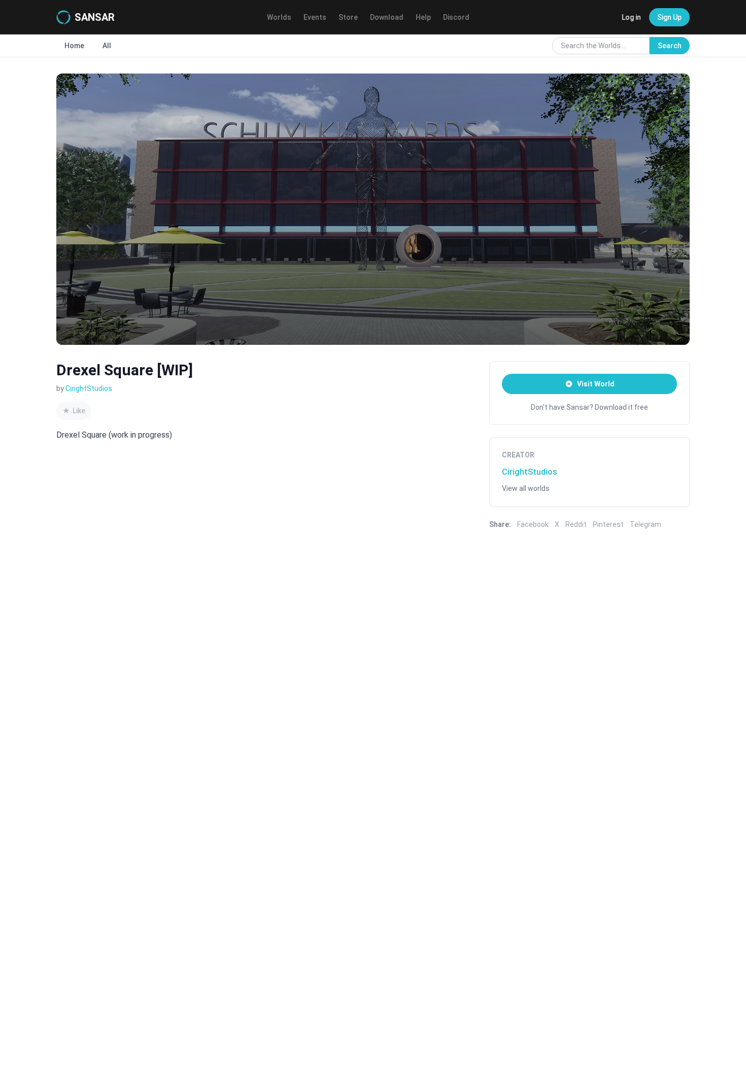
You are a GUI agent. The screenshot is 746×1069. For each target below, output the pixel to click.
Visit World (596, 384)
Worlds (279, 17)
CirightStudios (88, 388)
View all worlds (526, 488)
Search (670, 46)
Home (74, 46)
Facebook (533, 524)
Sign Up (669, 17)
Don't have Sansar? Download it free (589, 407)
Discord (456, 17)
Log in (631, 17)
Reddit (576, 524)
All (107, 46)
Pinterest (608, 524)
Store (348, 17)
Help (423, 17)
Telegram (645, 524)
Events (314, 17)
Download (386, 17)
